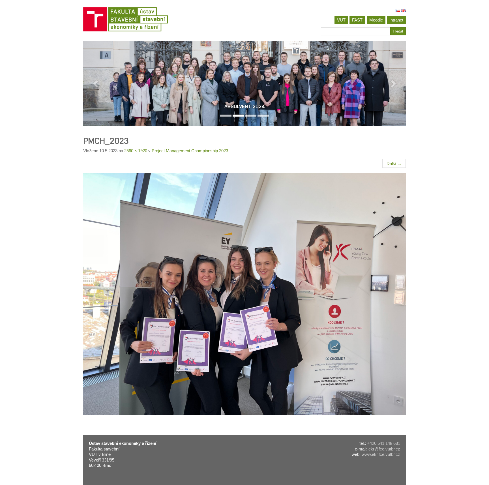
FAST (357, 20)
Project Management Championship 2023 (190, 150)
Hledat (398, 31)
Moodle (376, 20)
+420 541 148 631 (383, 443)
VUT (341, 20)
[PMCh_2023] (244, 294)
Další (394, 163)
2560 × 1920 (135, 150)
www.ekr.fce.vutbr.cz (381, 454)
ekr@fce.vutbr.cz (384, 449)
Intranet (396, 20)
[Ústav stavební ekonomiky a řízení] (161, 19)
